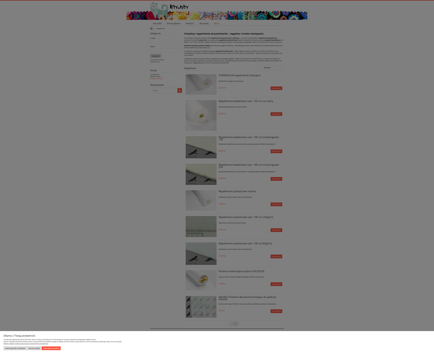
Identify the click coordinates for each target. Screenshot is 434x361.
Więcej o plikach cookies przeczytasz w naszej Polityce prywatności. (26, 344)
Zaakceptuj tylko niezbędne (15, 348)
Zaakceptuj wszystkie (51, 348)
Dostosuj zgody (34, 348)
